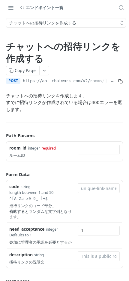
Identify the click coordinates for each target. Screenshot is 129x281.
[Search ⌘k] (121, 7)
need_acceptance (26, 229)
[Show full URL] (112, 81)
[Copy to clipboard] (120, 81)
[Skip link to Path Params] (2, 135)
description (21, 254)
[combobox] (99, 149)
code (14, 186)
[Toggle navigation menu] (11, 7)
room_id (17, 148)
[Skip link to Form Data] (2, 174)
